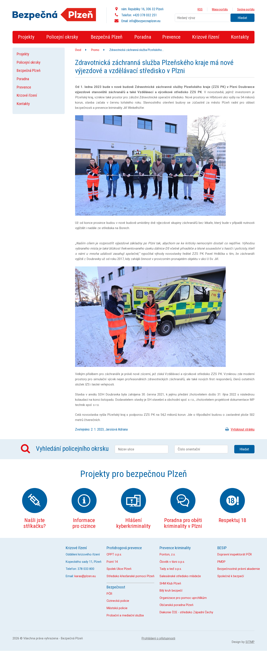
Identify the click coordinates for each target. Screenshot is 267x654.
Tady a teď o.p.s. (171, 569)
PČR (109, 594)
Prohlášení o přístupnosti (158, 638)
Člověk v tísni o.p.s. (172, 562)
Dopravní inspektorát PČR (234, 554)
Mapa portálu (220, 9)
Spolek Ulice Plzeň (119, 569)
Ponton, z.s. (167, 554)
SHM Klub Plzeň (170, 583)
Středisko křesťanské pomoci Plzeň (130, 576)
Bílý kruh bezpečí (171, 590)
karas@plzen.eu (85, 576)
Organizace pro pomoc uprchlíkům (183, 598)
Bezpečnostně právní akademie (238, 569)
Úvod (78, 50)
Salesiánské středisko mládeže (180, 576)
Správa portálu (245, 9)
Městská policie (117, 608)
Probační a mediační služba (125, 615)
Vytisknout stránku (242, 429)
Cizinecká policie (118, 601)
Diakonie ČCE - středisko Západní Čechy (186, 612)
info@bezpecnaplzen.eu (144, 21)
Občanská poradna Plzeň (176, 605)
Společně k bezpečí (230, 576)
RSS (200, 9)
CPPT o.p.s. (114, 554)
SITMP (250, 642)
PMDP (221, 562)
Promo (95, 50)
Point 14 (112, 562)
